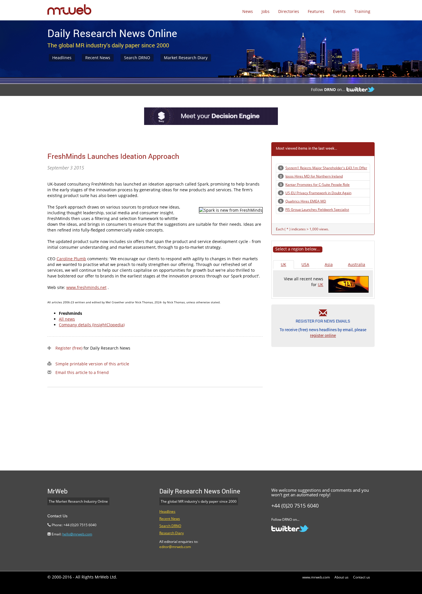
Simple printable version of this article (92, 364)
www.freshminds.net (86, 287)
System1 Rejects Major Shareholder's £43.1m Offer (326, 167)
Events (339, 11)
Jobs (266, 11)
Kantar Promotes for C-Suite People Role (317, 184)
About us (341, 577)
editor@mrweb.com (175, 546)
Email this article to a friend (82, 372)
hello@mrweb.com (77, 534)
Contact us (361, 577)
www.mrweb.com (316, 577)
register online (323, 335)
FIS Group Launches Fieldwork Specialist (317, 209)
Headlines (61, 57)
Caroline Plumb (71, 258)
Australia (356, 264)
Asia (329, 264)
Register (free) (68, 348)
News (247, 11)
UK (283, 264)
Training (362, 11)
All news (67, 319)
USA (305, 264)
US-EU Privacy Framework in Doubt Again (318, 192)
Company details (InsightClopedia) (92, 324)
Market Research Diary (186, 57)
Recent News (97, 57)
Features (316, 11)
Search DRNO (137, 57)
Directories (288, 11)
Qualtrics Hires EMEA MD (305, 201)
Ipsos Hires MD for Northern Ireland (314, 176)
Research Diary (171, 533)
